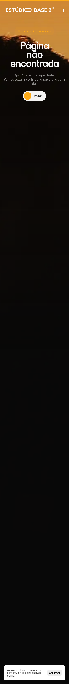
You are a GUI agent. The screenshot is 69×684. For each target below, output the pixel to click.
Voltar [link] (38, 96)
